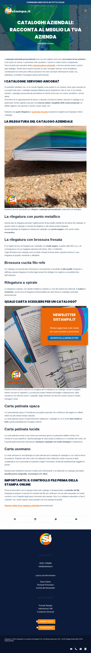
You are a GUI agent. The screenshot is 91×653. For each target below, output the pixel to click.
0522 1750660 (45, 563)
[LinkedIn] (35, 519)
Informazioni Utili (46, 609)
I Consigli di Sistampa (45, 43)
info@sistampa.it (45, 566)
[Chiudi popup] (84, 311)
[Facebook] (15, 519)
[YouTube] (71, 649)
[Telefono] (76, 649)
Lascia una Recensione (45, 575)
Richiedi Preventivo (45, 585)
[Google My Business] (85, 649)
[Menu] (85, 11)
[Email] (76, 519)
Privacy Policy (46, 621)
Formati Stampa (45, 606)
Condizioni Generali (45, 612)
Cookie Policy (46, 628)
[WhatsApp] (56, 519)
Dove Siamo (45, 582)
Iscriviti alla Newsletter (45, 588)
